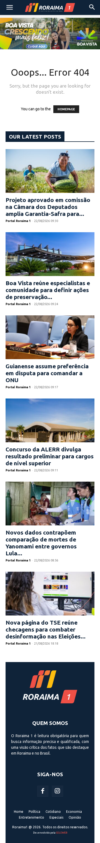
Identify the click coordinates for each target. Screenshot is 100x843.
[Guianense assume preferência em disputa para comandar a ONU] (50, 337)
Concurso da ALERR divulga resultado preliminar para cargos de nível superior (50, 456)
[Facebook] (42, 791)
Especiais (56, 817)
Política (34, 811)
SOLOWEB (61, 832)
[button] (9, 7)
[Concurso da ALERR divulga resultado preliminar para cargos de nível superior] (50, 420)
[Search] (92, 7)
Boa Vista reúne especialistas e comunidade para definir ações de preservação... (48, 290)
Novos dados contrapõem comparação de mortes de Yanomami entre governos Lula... (41, 542)
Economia (74, 811)
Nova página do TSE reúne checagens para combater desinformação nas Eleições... (46, 629)
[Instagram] (57, 791)
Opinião (75, 817)
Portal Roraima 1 (18, 221)
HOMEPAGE (66, 109)
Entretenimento (31, 817)
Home (18, 811)
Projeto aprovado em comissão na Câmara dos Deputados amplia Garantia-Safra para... (48, 206)
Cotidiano (53, 811)
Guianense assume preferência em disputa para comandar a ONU (47, 373)
